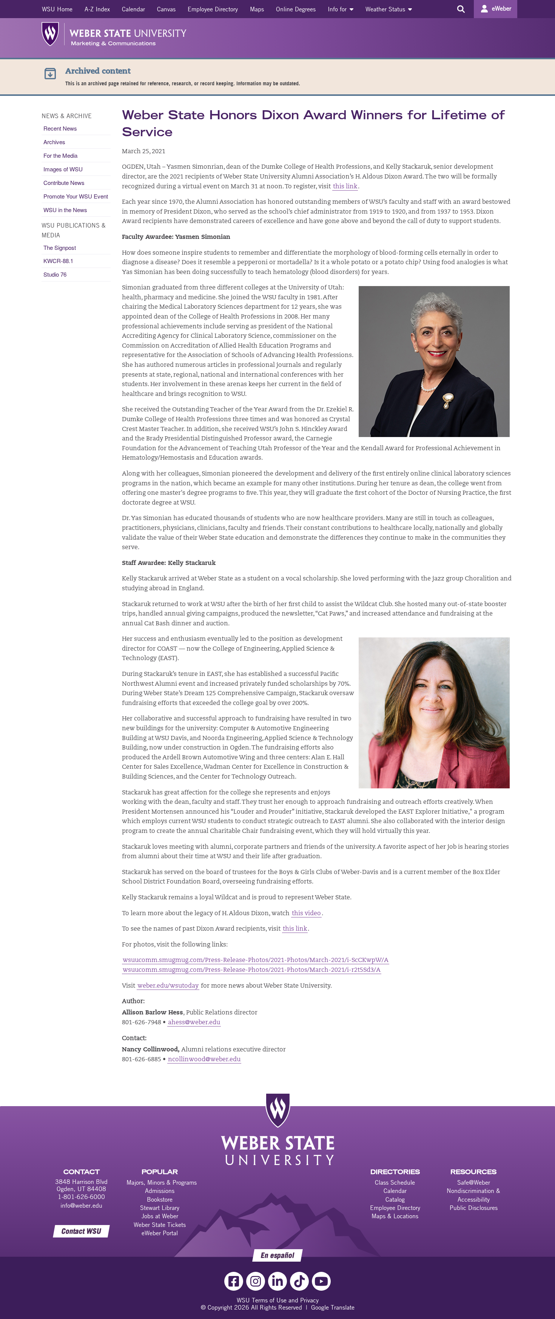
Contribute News (64, 182)
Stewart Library (159, 1207)
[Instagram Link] (255, 1281)
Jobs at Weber (160, 1216)
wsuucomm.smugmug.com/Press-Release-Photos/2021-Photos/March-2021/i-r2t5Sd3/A (252, 970)
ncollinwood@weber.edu (204, 1060)
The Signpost (59, 247)
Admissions (159, 1190)
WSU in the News (65, 210)
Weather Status (386, 9)
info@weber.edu (81, 1205)
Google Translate (333, 1307)
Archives (54, 142)
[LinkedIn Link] (277, 1281)
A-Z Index (97, 9)
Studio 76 (54, 274)
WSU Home (57, 9)
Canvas (166, 9)
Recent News (60, 128)
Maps (257, 9)
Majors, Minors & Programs (161, 1182)
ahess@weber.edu (194, 1023)
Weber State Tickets (160, 1224)
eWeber (501, 8)
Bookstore (160, 1199)
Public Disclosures (474, 1207)
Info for (338, 9)
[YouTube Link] (321, 1281)
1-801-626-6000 (81, 1196)
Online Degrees (296, 9)
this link (345, 187)
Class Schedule (395, 1182)
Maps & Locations (395, 1216)
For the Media (60, 155)
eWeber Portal (160, 1233)
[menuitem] (57, 9)
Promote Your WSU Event (75, 196)
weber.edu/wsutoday (168, 986)
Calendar (133, 9)
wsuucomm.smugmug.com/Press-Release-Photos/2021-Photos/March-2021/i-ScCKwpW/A (255, 960)
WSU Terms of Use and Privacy (278, 1300)
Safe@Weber (473, 1182)
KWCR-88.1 (58, 261)
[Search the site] (461, 9)
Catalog (395, 1199)
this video (306, 914)
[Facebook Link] (233, 1281)
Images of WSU (63, 169)
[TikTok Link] (299, 1281)
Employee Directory (213, 9)
